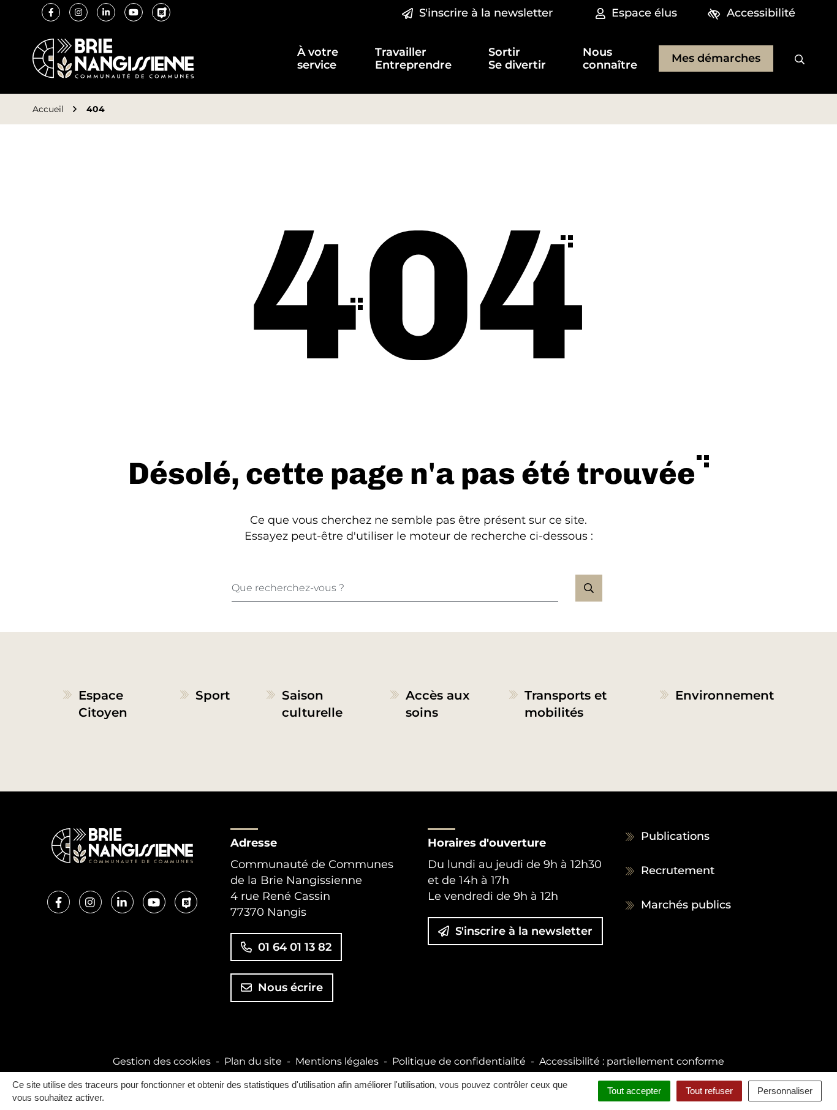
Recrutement (677, 870)
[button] (318, 59)
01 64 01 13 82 (294, 947)
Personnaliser (784, 1090)
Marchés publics (686, 905)
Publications (675, 836)
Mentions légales (337, 1061)
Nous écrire (290, 987)
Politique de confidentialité (459, 1061)
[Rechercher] (790, 58)
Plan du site (253, 1061)
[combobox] (395, 588)
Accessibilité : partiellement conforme (631, 1061)
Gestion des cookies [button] (162, 1061)
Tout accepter (634, 1090)
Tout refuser (709, 1090)
